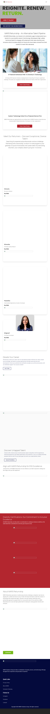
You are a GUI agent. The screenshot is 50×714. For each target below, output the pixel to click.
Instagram (5, 696)
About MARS (6, 686)
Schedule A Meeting (7, 689)
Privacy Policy (6, 682)
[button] (46, 2)
